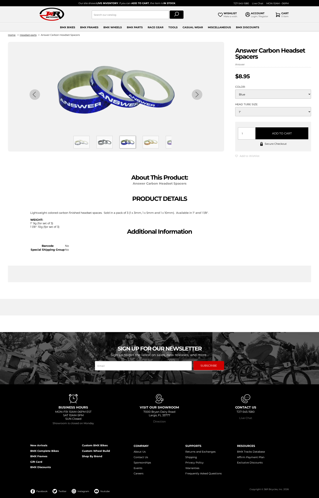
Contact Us (141, 457)
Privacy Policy (194, 462)
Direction (159, 421)
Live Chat (257, 3)
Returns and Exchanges (200, 451)
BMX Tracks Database (251, 451)
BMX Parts (135, 27)
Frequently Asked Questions (203, 473)
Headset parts (28, 35)
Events (138, 468)
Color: (240, 86)
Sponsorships (142, 462)
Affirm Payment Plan (250, 457)
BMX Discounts (247, 27)
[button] (247, 156)
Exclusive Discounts (250, 462)
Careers (138, 473)
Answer (240, 64)
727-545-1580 (241, 3)
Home (12, 35)
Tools (173, 27)
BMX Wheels (112, 27)
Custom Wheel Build (96, 450)
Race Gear (155, 27)
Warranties (192, 468)
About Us (140, 451)
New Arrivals (38, 445)
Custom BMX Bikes (95, 445)
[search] (176, 15)
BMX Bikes (67, 27)
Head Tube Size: (246, 104)
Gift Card (36, 461)
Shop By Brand (92, 456)
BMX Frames (89, 27)
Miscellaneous (219, 27)
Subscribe (208, 365)
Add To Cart (282, 133)
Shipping (191, 457)
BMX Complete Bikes (44, 450)
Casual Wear (193, 27)
